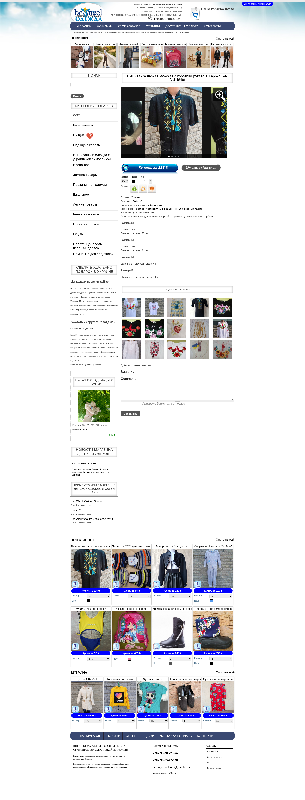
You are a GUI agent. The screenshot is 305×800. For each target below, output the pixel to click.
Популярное (82, 540)
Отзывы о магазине (215, 762)
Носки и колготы (86, 224)
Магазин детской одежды (85, 32)
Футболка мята (152, 679)
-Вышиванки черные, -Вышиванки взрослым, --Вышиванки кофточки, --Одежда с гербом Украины (148, 32)
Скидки (78, 135)
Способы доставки (215, 757)
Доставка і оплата (176, 736)
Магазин (84, 26)
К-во (143, 176)
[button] (150, 180)
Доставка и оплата (182, 26)
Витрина (78, 673)
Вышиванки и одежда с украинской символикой (92, 157)
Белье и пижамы (86, 214)
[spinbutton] (145, 181)
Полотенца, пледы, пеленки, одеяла (88, 246)
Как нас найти (213, 751)
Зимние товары (85, 175)
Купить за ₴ (153, 167)
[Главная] (88, 15)
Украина (136, 197)
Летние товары (85, 204)
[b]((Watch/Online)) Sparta (87, 501)
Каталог (101, 32)
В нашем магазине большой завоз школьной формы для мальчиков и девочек (90, 472)
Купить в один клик (201, 167)
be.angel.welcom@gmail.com (171, 767)
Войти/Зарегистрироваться (257, 4)
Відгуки (148, 736)
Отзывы (153, 26)
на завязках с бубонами (148, 205)
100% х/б (136, 201)
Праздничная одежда (90, 184)
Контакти (205, 736)
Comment (129, 378)
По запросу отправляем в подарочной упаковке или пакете (168, 208)
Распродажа (129, 26)
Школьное (81, 194)
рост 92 (76, 510)
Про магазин (90, 736)
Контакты (212, 26)
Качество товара (214, 768)
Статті (131, 736)
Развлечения (83, 125)
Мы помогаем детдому (84, 463)
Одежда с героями (87, 145)
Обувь (78, 234)
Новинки (104, 26)
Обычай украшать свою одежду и (92, 518)
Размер (124, 176)
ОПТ (76, 115)
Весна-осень (83, 165)
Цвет (134, 176)
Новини (113, 736)
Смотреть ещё (225, 38)
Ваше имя (128, 371)
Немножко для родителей (93, 254)
